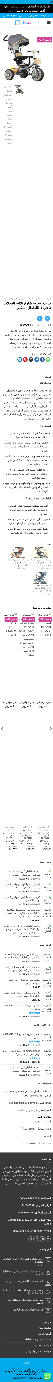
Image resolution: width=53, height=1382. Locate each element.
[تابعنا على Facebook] (48, 1239)
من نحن (46, 1322)
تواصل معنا (45, 1327)
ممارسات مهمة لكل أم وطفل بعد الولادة (25, 1301)
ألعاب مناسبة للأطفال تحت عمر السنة (23, 1281)
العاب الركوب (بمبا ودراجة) (21, 298)
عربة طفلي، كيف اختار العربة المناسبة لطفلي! (23, 1260)
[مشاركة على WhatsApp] (48, 359)
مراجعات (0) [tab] (45, 383)
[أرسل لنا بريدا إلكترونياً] (31, 1239)
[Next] (4, 57)
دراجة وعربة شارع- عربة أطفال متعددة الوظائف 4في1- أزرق (42, 588)
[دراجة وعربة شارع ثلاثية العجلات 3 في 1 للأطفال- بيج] (18, 552)
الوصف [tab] (48, 377)
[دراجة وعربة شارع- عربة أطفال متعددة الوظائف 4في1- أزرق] (41, 578)
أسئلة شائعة (44, 1333)
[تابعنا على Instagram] (42, 1239)
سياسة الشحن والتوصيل (38, 1351)
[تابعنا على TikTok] (36, 1239)
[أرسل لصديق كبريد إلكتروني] (31, 359)
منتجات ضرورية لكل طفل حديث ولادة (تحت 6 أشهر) (23, 1291)
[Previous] (46, 57)
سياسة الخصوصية (41, 1345)
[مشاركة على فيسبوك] (42, 359)
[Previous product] (40, 318)
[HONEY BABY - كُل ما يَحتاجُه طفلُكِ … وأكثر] (26, 22)
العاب (38, 298)
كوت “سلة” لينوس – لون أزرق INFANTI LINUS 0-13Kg (8, 836)
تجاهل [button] (11, 10)
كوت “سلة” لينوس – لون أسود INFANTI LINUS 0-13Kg (43, 836)
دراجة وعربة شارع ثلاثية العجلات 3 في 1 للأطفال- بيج (18, 563)
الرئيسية (47, 298)
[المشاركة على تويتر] (36, 359)
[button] (42, 22)
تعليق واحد (36, 1265)
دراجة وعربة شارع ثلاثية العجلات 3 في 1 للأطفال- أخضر (41, 563)
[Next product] (47, 318)
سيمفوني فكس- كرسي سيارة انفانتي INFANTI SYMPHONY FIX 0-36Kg (25, 836)
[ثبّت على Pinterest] (25, 359)
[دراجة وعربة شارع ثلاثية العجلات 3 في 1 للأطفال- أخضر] (41, 552)
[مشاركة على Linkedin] (19, 359)
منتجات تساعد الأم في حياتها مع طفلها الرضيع (23, 1273)
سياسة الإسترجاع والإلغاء (38, 1339)
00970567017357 (34, 1095)
